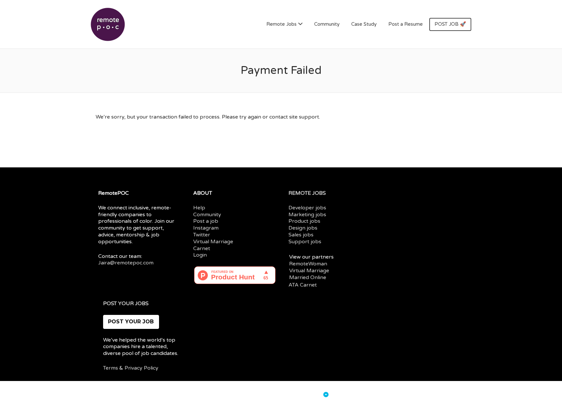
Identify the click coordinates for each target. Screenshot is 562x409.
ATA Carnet (302, 285)
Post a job (205, 221)
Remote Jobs (281, 24)
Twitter (201, 235)
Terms (110, 368)
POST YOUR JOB (131, 321)
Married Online (307, 277)
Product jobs (304, 221)
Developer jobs (307, 207)
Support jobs (304, 241)
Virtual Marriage (213, 241)
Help (199, 207)
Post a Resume (405, 24)
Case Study (364, 24)
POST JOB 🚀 (450, 24)
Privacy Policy (141, 368)
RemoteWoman (308, 264)
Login (200, 255)
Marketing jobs (307, 214)
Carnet (201, 248)
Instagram (206, 228)
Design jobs (302, 228)
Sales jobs (301, 235)
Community (327, 24)
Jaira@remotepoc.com (126, 263)
